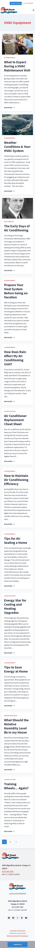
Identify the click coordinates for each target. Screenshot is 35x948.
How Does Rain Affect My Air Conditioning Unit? (15, 358)
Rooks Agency (24, 936)
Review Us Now (16, 3)
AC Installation (9, 411)
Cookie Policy (13, 930)
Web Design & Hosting (13, 936)
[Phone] (17, 918)
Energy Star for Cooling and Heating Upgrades (15, 606)
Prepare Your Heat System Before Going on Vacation (16, 291)
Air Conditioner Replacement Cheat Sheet (15, 420)
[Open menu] (33, 10)
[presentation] (17, 44)
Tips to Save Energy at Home (16, 669)
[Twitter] (22, 918)
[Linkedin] (13, 918)
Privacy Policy (21, 930)
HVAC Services (9, 221)
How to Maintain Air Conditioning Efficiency (16, 480)
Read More (9, 108)
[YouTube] (26, 918)
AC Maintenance (9, 57)
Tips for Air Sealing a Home (15, 540)
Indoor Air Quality (10, 715)
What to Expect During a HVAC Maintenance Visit (17, 66)
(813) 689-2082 (8, 871)
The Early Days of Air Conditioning (17, 228)
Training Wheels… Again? (16, 786)
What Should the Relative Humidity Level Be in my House (16, 726)
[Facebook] (9, 918)
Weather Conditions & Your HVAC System (17, 146)
